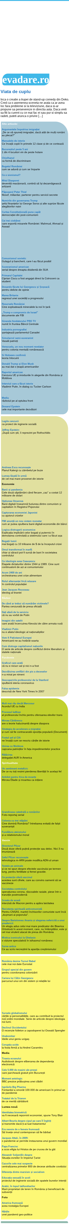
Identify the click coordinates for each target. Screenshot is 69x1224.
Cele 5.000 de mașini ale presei (19, 1070)
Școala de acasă (11, 900)
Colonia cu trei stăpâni (15, 820)
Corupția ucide (10, 1044)
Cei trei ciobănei (11, 220)
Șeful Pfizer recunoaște (15, 857)
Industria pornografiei (14, 329)
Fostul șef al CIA (11, 737)
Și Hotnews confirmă (14, 355)
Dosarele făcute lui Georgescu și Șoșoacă (25, 287)
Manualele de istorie (13, 140)
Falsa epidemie (10, 688)
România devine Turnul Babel (19, 961)
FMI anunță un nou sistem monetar (22, 521)
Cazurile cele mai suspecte (17, 1163)
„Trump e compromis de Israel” (20, 312)
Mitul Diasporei (10, 180)
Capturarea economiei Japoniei (19, 512)
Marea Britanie (10, 295)
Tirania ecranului (11, 1058)
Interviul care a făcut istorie (17, 383)
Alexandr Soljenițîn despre (17, 1155)
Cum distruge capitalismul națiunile (22, 646)
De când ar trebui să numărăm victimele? (25, 603)
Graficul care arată (12, 663)
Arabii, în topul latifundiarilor (18, 1186)
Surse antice (9, 946)
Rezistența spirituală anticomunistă (22, 909)
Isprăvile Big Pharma (14, 1087)
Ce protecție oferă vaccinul (17, 877)
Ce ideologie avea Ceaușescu (18, 561)
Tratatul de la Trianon (14, 1098)
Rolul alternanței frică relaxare (19, 581)
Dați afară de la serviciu (15, 612)
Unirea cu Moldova (12, 746)
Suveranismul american (15, 266)
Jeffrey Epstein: (11, 429)
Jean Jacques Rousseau (15, 589)
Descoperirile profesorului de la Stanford (25, 680)
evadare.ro (25, 79)
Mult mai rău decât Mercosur (18, 703)
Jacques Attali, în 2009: (15, 1138)
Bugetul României (12, 166)
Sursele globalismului (14, 1013)
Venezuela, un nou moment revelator (23, 346)
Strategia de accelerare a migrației (21, 729)
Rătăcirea (7, 754)
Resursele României (13, 304)
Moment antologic (12, 1078)
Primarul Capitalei (12, 275)
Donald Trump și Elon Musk (18, 363)
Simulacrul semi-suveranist (17, 338)
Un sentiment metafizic (15, 768)
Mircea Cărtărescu (12, 720)
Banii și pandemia (12, 489)
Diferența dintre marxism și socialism (23, 1172)
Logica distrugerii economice (18, 529)
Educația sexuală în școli (16, 1177)
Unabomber (8, 1036)
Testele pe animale (12, 866)
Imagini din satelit (12, 620)
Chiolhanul (8, 158)
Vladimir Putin (10, 629)
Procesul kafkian (11, 712)
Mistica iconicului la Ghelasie (19, 937)
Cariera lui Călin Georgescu (17, 978)
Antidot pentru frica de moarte (19, 777)
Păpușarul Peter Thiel (14, 192)
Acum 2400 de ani (12, 572)
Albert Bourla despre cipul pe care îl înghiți (26, 1121)
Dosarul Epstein (11, 406)
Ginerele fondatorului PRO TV (19, 321)
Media (5, 397)
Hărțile (5, 1211)
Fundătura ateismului (14, 832)
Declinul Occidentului (14, 1027)
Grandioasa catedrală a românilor (21, 812)
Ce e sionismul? (11, 175)
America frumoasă (12, 1203)
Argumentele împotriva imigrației (21, 129)
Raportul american (12, 372)
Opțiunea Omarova (12, 501)
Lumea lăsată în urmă (14, 475)
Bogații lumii (9, 541)
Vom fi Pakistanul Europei (17, 637)
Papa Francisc (10, 1146)
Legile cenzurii (10, 421)
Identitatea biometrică (14, 1112)
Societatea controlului (14, 889)
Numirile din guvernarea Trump (20, 200)
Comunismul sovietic (14, 258)
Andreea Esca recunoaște (16, 467)
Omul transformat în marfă (17, 549)
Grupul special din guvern (17, 969)
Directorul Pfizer (11, 845)
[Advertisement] (34, 37)
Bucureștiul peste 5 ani (15, 149)
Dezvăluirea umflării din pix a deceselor (24, 671)
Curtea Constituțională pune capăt (21, 212)
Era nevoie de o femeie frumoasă (20, 1129)
